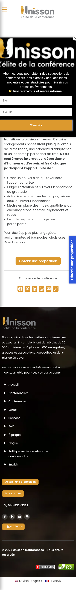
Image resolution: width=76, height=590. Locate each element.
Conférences (17, 401)
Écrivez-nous (13, 493)
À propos (14, 435)
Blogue (13, 443)
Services (14, 418)
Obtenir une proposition (38, 261)
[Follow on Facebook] (5, 517)
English (13, 464)
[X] (27, 289)
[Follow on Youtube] (19, 517)
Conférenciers (18, 393)
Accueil (13, 385)
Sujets (12, 410)
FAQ (11, 426)
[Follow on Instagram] (27, 517)
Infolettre (16, 526)
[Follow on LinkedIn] (12, 517)
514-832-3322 (18, 505)
